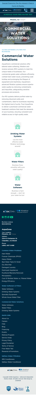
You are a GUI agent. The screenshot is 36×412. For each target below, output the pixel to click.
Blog (3, 326)
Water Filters (6, 308)
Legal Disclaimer (8, 343)
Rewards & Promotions (10, 351)
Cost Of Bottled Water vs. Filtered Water (16, 278)
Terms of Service (8, 346)
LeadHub (18, 380)
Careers (4, 321)
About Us (5, 318)
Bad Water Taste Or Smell (11, 262)
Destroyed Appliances (10, 270)
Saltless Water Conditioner (11, 362)
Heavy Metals (6, 259)
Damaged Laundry (8, 267)
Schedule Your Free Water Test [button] (18, 14)
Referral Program (8, 335)
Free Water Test (7, 348)
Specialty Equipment (9, 294)
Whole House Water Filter (11, 297)
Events (4, 332)
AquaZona (16, 377)
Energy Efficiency (8, 281)
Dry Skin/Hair (7, 264)
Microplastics (6, 275)
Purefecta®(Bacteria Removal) (12, 273)
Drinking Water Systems (10, 292)
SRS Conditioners (8, 359)
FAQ (3, 324)
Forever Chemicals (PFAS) (11, 256)
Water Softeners (7, 289)
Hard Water (6, 254)
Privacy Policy (7, 340)
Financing (5, 329)
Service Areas (7, 337)
